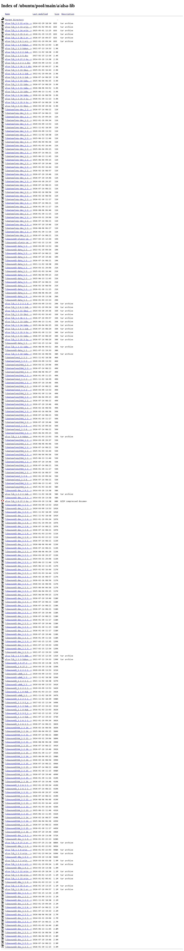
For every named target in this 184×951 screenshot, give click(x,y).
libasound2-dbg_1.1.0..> (18, 846)
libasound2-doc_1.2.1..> (18, 914)
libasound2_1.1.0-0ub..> (18, 692)
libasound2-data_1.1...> (18, 300)
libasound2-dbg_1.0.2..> (18, 857)
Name (7, 14)
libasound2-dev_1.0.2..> (18, 490)
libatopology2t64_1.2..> (18, 365)
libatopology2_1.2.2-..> (18, 357)
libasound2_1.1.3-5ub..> (18, 706)
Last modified (40, 14)
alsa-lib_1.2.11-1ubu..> (18, 84)
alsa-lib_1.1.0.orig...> (18, 850)
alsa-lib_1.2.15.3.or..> (18, 34)
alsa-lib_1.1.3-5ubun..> (18, 48)
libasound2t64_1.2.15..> (18, 746)
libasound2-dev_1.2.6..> (18, 519)
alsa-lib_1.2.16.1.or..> (18, 38)
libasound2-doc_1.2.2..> (18, 897)
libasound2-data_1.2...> (18, 246)
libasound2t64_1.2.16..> (18, 749)
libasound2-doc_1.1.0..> (18, 839)
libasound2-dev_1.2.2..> (18, 505)
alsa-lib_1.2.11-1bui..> (18, 106)
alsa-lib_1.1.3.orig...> (18, 853)
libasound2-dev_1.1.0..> (18, 534)
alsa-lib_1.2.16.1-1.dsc (18, 66)
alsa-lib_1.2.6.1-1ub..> (18, 74)
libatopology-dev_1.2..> (18, 110)
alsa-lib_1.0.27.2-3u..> (18, 59)
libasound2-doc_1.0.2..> (18, 835)
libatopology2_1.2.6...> (18, 426)
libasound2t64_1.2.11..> (18, 735)
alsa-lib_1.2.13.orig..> (18, 27)
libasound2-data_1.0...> (18, 296)
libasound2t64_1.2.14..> (18, 728)
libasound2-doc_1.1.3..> (18, 893)
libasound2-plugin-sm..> (18, 239)
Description (68, 14)
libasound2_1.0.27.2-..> (18, 663)
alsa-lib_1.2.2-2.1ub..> (18, 52)
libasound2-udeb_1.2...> (18, 674)
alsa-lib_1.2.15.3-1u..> (18, 99)
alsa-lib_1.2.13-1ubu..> (18, 92)
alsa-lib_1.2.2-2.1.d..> (18, 304)
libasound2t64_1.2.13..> (18, 803)
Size (57, 14)
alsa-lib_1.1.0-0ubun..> (18, 45)
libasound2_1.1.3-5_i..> (18, 713)
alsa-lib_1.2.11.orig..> (18, 23)
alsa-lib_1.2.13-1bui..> (18, 70)
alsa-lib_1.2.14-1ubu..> (18, 81)
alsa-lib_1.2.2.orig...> (18, 861)
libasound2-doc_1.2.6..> (18, 904)
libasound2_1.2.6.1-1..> (18, 720)
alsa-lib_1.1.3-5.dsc (16, 56)
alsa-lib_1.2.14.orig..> (18, 30)
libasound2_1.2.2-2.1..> (18, 670)
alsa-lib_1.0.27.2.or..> (18, 843)
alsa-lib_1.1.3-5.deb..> (18, 656)
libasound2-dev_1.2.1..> (18, 541)
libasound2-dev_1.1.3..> (18, 641)
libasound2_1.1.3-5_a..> (18, 702)
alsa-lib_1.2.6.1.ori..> (18, 41)
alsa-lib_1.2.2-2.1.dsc (17, 63)
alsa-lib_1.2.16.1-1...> (18, 318)
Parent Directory (14, 20)
